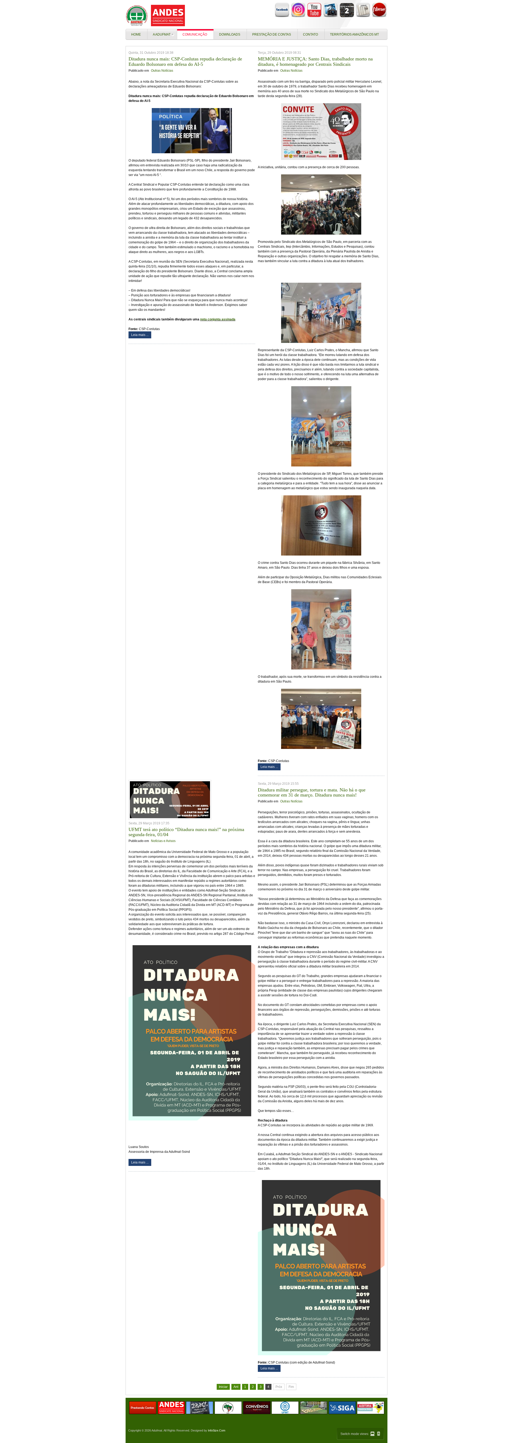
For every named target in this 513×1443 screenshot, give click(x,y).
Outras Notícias (162, 70)
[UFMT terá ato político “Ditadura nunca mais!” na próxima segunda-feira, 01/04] (170, 800)
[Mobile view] (378, 1433)
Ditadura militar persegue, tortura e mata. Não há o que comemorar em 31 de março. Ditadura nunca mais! (312, 792)
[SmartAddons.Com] (156, 15)
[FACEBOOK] (282, 16)
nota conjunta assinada (217, 319)
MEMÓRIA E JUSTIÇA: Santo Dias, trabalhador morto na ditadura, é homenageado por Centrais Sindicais (315, 61)
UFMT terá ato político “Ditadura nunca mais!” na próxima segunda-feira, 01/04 (186, 832)
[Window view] (372, 1433)
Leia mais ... (140, 335)
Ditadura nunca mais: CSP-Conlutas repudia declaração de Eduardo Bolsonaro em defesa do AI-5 (185, 61)
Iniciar (223, 1387)
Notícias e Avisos (163, 841)
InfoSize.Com (216, 1430)
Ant (236, 1387)
